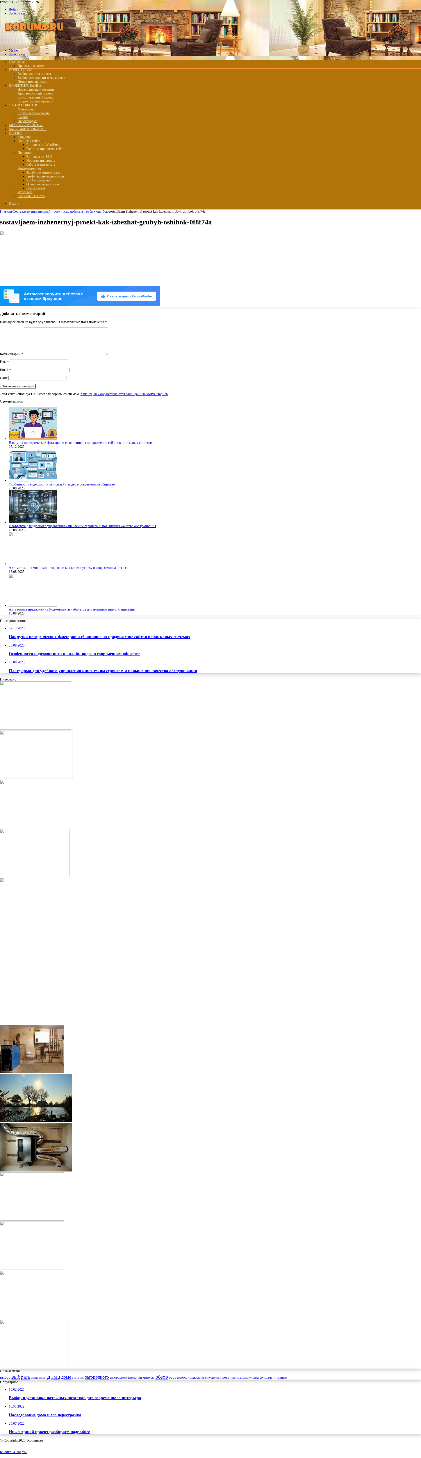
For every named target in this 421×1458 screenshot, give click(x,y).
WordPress (25, 192)
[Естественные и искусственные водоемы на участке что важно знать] (36, 1121)
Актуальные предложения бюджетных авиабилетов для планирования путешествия (72, 609)
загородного (97, 1377)
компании (135, 1377)
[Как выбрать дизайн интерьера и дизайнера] (109, 1023)
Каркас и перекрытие (34, 113)
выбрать (20, 1377)
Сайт (3, 378)
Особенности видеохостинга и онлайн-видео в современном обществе (62, 484)
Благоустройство (26, 125)
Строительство (23, 105)
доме (66, 1377)
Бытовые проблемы (27, 129)
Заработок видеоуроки (43, 172)
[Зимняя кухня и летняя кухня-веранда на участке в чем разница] (32, 1268)
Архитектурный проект (35, 93)
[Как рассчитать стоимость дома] (36, 777)
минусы (149, 1377)
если (82, 1378)
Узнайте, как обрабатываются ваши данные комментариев (124, 394)
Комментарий (11, 354)
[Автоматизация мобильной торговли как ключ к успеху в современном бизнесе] (33, 564)
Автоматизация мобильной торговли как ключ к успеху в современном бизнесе (68, 568)
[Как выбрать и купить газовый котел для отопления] (35, 876)
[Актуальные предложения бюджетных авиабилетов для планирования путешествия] (33, 605)
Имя (4, 362)
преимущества (210, 1377)
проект (225, 1377)
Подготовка (21, 70)
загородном (118, 1377)
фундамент (268, 1377)
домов (75, 1378)
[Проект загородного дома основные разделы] (32, 1219)
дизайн (42, 1378)
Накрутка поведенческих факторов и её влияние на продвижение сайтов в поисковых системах (81, 442)
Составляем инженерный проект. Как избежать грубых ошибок (60, 211)
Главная (6, 211)
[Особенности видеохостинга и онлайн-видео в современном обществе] (33, 480)
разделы (244, 1378)
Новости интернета (40, 160)
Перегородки (27, 121)
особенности (179, 1377)
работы (235, 1378)
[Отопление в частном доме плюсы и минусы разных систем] (36, 1170)
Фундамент (26, 109)
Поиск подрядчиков (32, 81)
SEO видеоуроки (39, 180)
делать (34, 1378)
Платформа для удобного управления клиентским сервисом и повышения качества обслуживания (82, 526)
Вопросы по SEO (39, 156)
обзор (161, 1377)
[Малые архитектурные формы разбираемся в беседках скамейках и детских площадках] (36, 1318)
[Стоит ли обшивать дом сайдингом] (34, 1367)
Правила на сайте (31, 66)
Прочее (15, 133)
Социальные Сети (31, 196)
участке (254, 1377)
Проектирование (25, 85)
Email (5, 370)
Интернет (25, 152)
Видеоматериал (29, 168)
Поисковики (35, 188)
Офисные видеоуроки (42, 184)
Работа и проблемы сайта (45, 148)
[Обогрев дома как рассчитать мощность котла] (32, 1072)
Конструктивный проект (36, 97)
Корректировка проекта (35, 101)
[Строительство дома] (35, 43)
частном (282, 1377)
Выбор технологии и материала (41, 77)
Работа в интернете (40, 164)
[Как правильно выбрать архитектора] (35, 728)
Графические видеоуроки (45, 176)
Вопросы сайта (29, 141)
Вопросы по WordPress (43, 145)
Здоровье (24, 137)
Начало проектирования (36, 89)
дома (53, 1376)
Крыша (23, 117)
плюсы (195, 1377)
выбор (5, 1377)
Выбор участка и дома (34, 73)
